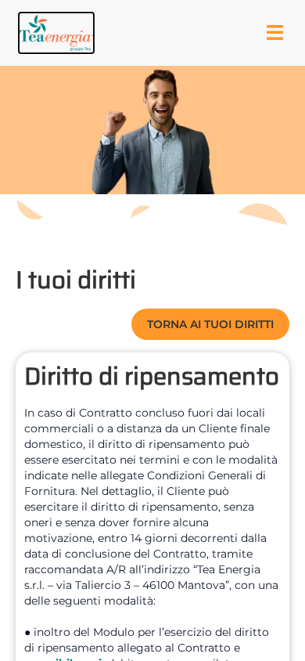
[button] (56, 33)
